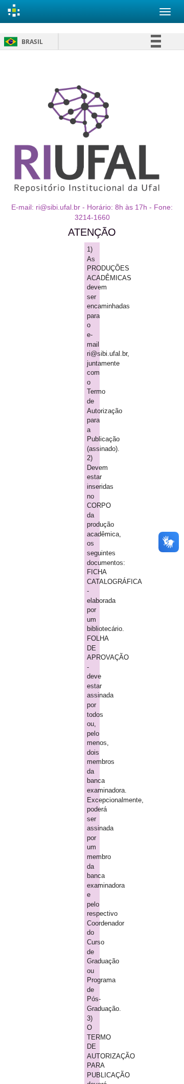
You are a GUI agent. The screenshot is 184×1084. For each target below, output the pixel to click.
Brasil (21, 41)
